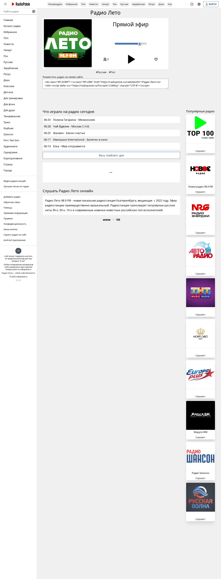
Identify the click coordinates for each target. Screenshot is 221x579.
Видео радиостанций (15, 181)
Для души (9, 110)
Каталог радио (12, 26)
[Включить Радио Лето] (68, 43)
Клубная (8, 128)
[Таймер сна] (192, 4)
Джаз (161, 4)
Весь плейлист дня (111, 155)
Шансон (8, 134)
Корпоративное (13, 158)
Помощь (8, 207)
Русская (124, 4)
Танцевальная (12, 116)
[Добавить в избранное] (156, 59)
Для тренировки (13, 98)
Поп (83, 4)
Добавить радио (12, 196)
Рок (115, 4)
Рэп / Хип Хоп (11, 140)
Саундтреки (10, 152)
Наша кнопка (10, 229)
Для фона (9, 104)
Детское (8, 92)
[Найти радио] (34, 11)
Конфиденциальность (15, 223)
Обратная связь (12, 202)
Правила (8, 218)
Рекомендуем (55, 4)
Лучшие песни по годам (16, 186)
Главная (8, 20)
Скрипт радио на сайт (15, 234)
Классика (9, 86)
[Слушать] (130, 59)
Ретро (152, 4)
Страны (8, 164)
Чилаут (105, 4)
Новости (93, 4)
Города (8, 170)
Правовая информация (16, 213)
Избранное (71, 4)
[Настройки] (199, 4)
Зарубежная (138, 4)
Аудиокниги (10, 146)
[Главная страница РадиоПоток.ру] (20, 4)
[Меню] (5, 4)
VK (118, 220)
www (106, 220)
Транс (7, 122)
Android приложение (15, 240)
